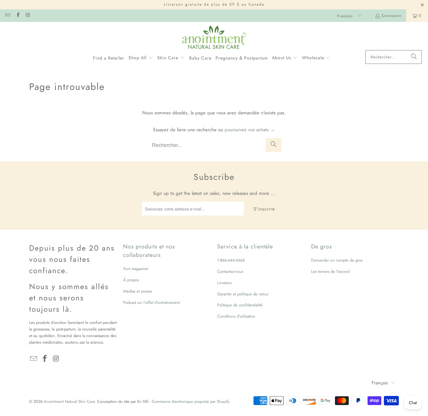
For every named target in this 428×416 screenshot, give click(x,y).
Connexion (391, 15)
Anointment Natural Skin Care (69, 401)
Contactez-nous (230, 271)
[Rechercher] (414, 57)
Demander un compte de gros (337, 260)
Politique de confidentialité (240, 305)
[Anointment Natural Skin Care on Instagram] (27, 15)
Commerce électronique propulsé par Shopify (191, 401)
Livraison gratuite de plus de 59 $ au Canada (214, 4)
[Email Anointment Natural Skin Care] (7, 15)
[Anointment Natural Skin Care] (214, 37)
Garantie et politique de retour (243, 294)
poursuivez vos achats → (250, 129)
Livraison (224, 283)
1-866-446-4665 (231, 260)
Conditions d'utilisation (236, 316)
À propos (131, 280)
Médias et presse (137, 291)
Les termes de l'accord (330, 271)
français (345, 16)
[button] (140, 58)
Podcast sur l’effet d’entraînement (151, 302)
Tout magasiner (136, 269)
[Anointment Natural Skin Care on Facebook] (17, 15)
